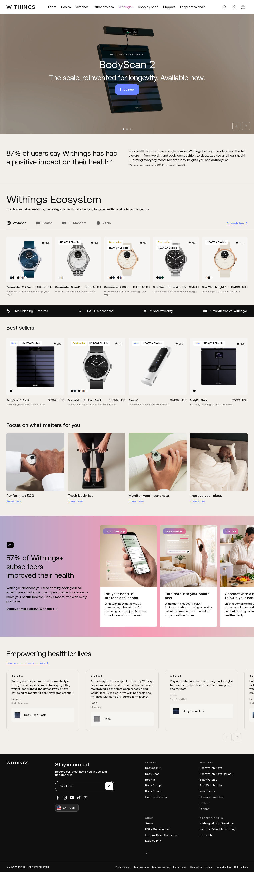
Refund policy (223, 867)
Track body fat (80, 495)
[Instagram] (64, 797)
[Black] (13, 277)
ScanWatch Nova (211, 767)
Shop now (127, 89)
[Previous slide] (236, 126)
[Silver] (59, 277)
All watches (236, 223)
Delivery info (153, 840)
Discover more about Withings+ (30, 608)
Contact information (201, 867)
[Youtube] (71, 797)
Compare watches (212, 797)
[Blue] (11, 277)
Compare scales (156, 797)
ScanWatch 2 (208, 779)
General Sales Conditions (161, 835)
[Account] (234, 7)
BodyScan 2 (153, 767)
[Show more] (196, 853)
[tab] (123, 129)
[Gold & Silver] (62, 277)
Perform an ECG (20, 495)
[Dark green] (162, 277)
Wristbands (207, 791)
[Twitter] (85, 797)
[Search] (224, 7)
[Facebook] (57, 797)
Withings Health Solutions (217, 823)
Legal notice (180, 867)
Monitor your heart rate (149, 495)
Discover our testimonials (25, 663)
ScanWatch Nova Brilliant (216, 773)
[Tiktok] (78, 797)
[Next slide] (246, 126)
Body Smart (153, 791)
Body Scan (152, 773)
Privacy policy (123, 867)
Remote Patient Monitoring (218, 829)
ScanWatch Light (211, 785)
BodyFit (150, 779)
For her (204, 808)
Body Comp (153, 785)
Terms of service (161, 867)
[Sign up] (109, 786)
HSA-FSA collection (158, 829)
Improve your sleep (206, 495)
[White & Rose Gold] (20, 277)
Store (149, 823)
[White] (15, 277)
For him (204, 803)
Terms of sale (141, 867)
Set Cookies (241, 867)
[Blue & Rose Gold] (23, 277)
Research (206, 835)
